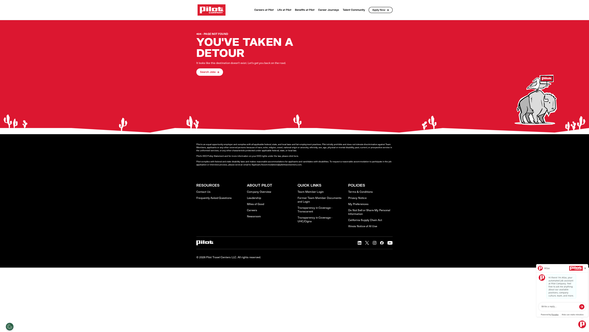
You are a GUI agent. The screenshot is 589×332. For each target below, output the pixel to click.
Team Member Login (311, 192)
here (296, 156)
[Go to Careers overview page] (211, 10)
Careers (252, 210)
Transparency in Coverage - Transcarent (315, 209)
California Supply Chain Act (365, 220)
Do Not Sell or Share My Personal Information (369, 212)
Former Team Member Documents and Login (320, 199)
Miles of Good (255, 204)
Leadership (254, 198)
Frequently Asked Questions (214, 198)
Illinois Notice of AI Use (362, 226)
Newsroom (254, 216)
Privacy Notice (357, 198)
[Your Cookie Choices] (9, 326)
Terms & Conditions (360, 192)
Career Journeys (328, 9)
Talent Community (354, 9)
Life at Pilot (284, 9)
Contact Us (203, 192)
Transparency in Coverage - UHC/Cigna (315, 219)
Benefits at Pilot (304, 9)
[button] (359, 243)
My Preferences (358, 204)
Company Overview (259, 192)
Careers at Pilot (264, 9)
